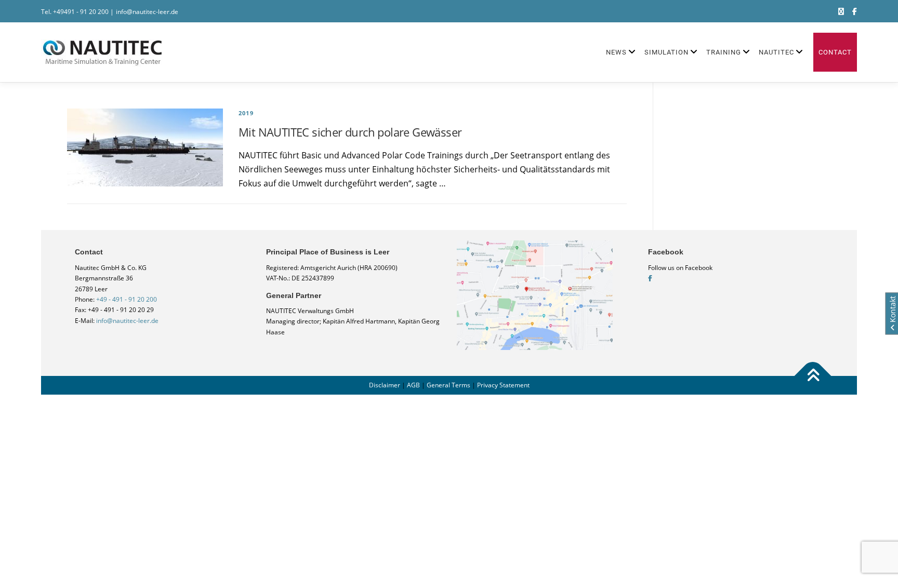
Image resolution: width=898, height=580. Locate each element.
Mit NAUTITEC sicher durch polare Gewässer (350, 132)
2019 (246, 113)
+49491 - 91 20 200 (81, 11)
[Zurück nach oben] (813, 375)
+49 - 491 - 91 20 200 (126, 299)
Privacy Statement (503, 385)
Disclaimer (384, 385)
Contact (835, 52)
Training (723, 52)
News (616, 52)
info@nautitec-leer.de (147, 11)
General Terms (448, 385)
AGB (413, 385)
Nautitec (776, 52)
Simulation (666, 52)
